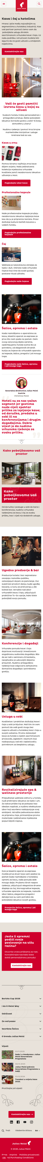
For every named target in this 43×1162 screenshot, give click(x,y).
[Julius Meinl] (21, 6)
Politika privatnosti (29, 1155)
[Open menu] (3, 3)
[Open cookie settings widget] (4, 1158)
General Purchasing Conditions (18, 1157)
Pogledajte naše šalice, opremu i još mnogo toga (21, 365)
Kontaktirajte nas (14, 51)
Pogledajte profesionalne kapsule (18, 233)
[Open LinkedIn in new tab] (11, 1122)
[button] (39, 3)
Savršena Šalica (10, 1029)
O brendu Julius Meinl (13, 1036)
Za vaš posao (8, 1021)
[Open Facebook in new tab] (18, 1122)
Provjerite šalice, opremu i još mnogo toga (20, 908)
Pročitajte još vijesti (12, 1088)
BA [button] (36, 1131)
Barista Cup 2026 (11, 998)
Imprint (13, 1155)
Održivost (7, 1014)
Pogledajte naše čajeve (17, 281)
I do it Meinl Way (10, 1006)
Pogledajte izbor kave (16, 183)
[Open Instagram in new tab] (31, 1122)
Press (4, 1155)
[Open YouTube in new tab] (24, 1122)
